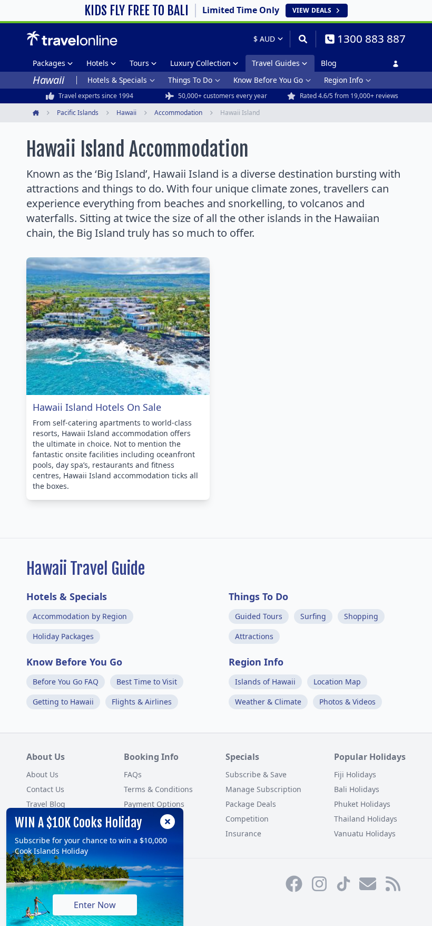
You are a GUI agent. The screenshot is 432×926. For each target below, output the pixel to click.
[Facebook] (294, 883)
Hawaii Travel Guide (85, 568)
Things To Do (190, 80)
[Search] (303, 39)
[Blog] (393, 883)
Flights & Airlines (142, 702)
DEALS (311, 10)
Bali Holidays (356, 789)
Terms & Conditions (158, 789)
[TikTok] (343, 883)
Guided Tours (258, 616)
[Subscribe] (367, 883)
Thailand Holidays (365, 819)
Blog (329, 63)
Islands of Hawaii (265, 682)
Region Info (343, 80)
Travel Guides (276, 63)
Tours (139, 63)
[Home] (71, 38)
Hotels (97, 63)
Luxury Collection (200, 63)
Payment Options (154, 804)
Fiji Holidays (355, 774)
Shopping (361, 616)
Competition (247, 819)
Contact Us (45, 789)
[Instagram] (319, 883)
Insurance (243, 833)
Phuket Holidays (362, 804)
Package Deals (250, 804)
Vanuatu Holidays (365, 833)
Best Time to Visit (146, 682)
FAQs (133, 774)
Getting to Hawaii (63, 702)
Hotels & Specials (117, 80)
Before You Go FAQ (66, 682)
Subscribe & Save (256, 774)
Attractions (254, 636)
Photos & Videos (347, 702)
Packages (49, 63)
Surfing (313, 616)
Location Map (337, 682)
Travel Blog (45, 804)
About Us (42, 774)
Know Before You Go (268, 80)
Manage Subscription (263, 789)
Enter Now (95, 905)
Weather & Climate (268, 702)
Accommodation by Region (80, 616)
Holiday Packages (63, 636)
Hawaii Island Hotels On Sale (97, 407)
